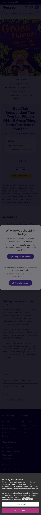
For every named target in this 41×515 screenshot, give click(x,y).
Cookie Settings (20, 504)
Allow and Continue (20, 511)
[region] (20, 494)
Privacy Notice (27, 500)
